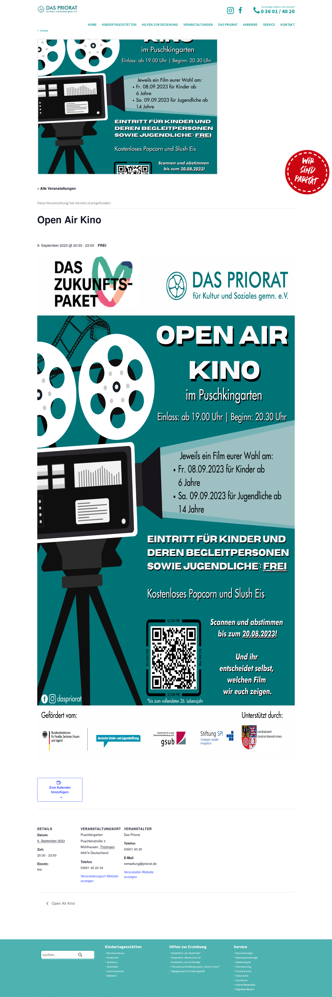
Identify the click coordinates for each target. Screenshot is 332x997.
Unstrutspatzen (115, 971)
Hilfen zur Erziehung (160, 24)
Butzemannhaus (115, 953)
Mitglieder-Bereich (245, 989)
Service (269, 24)
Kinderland (112, 957)
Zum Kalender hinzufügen (60, 789)
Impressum (242, 980)
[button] (80, 955)
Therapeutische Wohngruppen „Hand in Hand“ (195, 966)
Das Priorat (228, 24)
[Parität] (307, 172)
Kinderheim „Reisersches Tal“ (186, 957)
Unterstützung (243, 966)
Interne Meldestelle (245, 984)
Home (92, 24)
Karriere (250, 24)
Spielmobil (112, 966)
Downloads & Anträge (246, 957)
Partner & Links (243, 971)
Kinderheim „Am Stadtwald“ (186, 953)
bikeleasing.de (243, 962)
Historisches (242, 975)
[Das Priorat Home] (57, 9)
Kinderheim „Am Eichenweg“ (186, 962)
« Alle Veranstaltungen (56, 188)
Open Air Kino (63, 903)
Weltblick (112, 975)
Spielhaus (112, 962)
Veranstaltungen (198, 24)
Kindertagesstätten (119, 24)
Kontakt (288, 24)
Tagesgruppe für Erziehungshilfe (188, 971)
